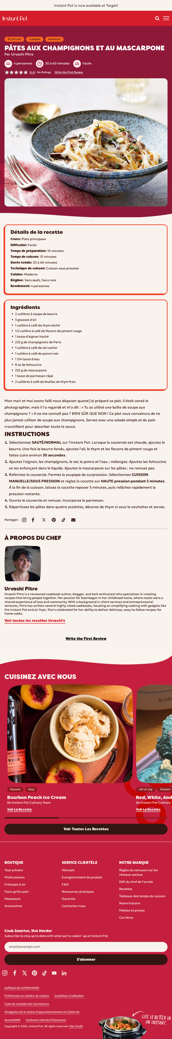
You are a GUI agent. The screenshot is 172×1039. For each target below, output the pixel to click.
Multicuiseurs (14, 877)
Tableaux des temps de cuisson (142, 896)
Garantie (68, 899)
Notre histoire (129, 903)
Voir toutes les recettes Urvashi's (34, 621)
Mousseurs (12, 899)
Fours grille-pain (16, 892)
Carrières (126, 918)
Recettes (125, 889)
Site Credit (76, 1026)
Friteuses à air (15, 884)
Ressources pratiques (78, 892)
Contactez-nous (74, 906)
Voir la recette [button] (19, 809)
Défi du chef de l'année (136, 882)
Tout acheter (13, 870)
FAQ (65, 884)
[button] (157, 18)
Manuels (68, 870)
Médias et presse (132, 910)
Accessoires (13, 906)
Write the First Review (69, 72)
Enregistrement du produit (82, 877)
